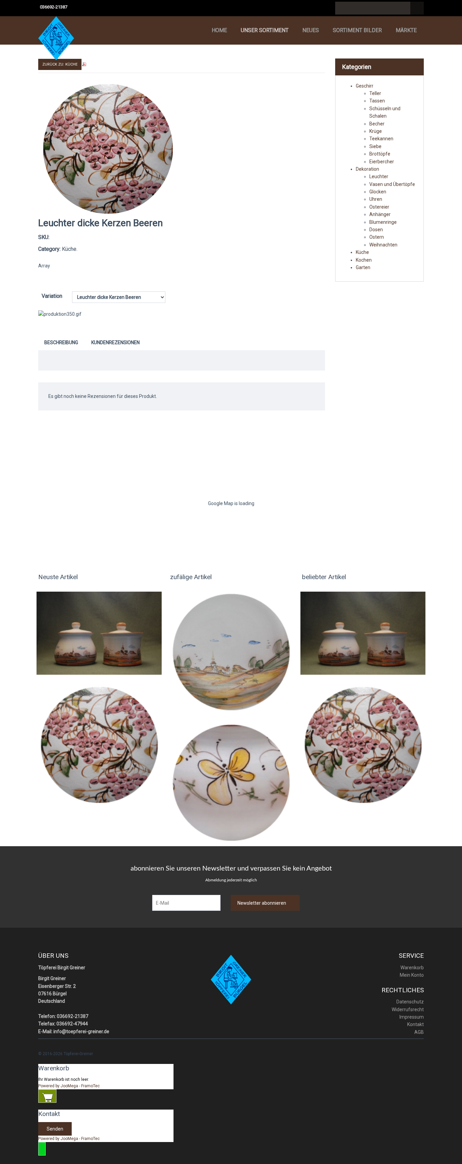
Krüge (375, 131)
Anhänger (380, 214)
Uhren (375, 199)
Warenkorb (412, 967)
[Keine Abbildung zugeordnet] (107, 148)
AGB (419, 1032)
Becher (377, 123)
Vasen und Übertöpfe (392, 184)
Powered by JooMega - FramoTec (69, 1086)
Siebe (375, 146)
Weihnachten (383, 244)
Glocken (377, 191)
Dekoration (367, 169)
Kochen (364, 260)
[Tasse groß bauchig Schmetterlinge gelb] (231, 782)
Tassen (377, 100)
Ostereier (379, 207)
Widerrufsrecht (408, 1009)
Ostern (376, 237)
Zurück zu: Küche (59, 64)
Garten (363, 267)
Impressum (411, 1017)
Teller (375, 93)
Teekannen (381, 138)
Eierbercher (381, 161)
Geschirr (364, 86)
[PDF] (84, 64)
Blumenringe (383, 222)
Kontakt (415, 1024)
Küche (362, 252)
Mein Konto (412, 975)
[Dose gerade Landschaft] (99, 633)
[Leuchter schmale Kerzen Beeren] (99, 744)
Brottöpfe (379, 154)
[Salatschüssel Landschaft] (231, 652)
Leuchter (378, 176)
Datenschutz (410, 1001)
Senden (55, 1129)
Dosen (376, 229)
